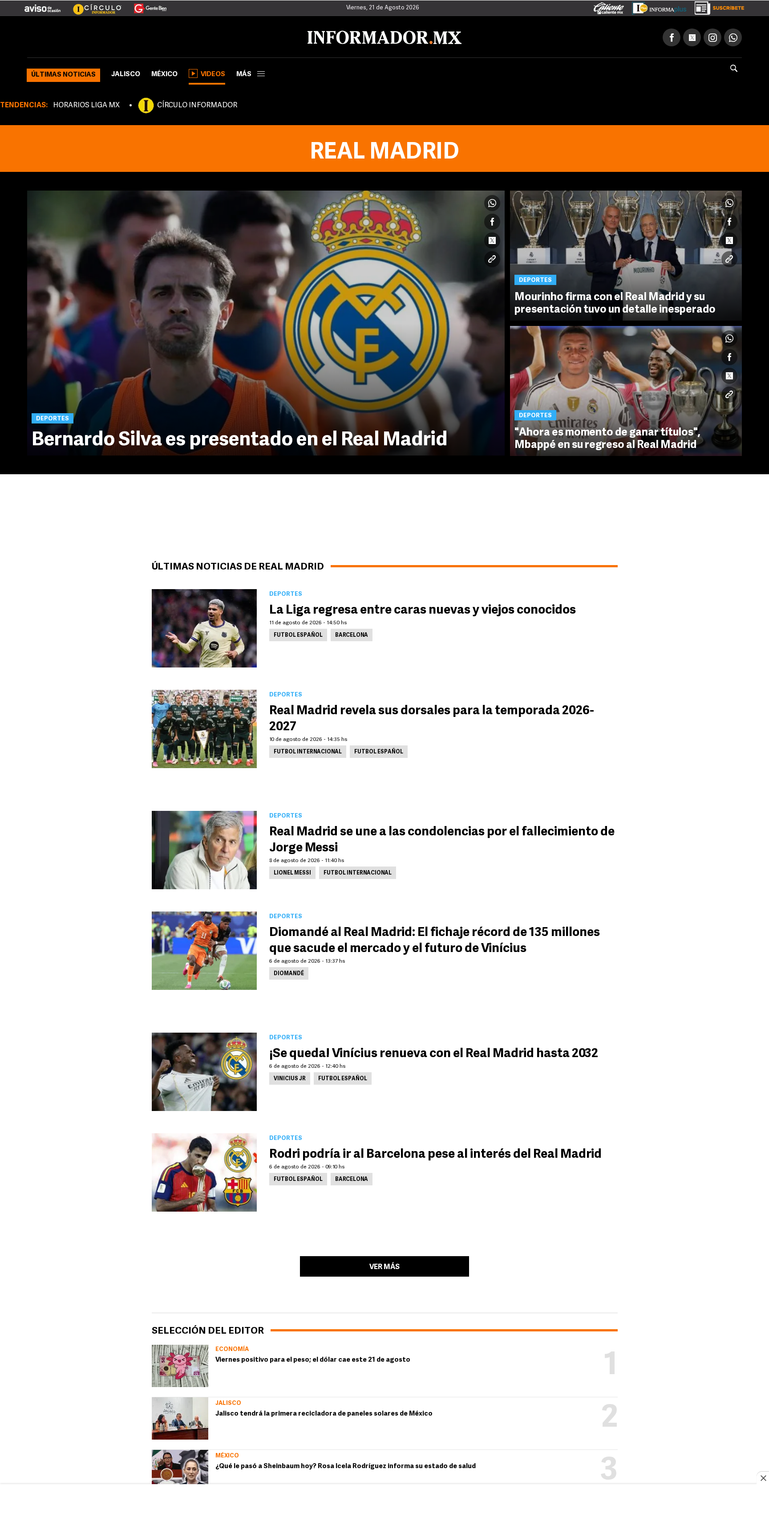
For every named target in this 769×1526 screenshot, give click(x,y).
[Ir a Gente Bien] (145, 4)
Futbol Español (298, 633)
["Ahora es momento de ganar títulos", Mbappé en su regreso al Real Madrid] (626, 389)
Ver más (384, 1265)
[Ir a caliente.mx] (609, 6)
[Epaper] (656, 6)
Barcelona (351, 633)
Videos (213, 72)
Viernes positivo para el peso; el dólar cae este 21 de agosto (312, 1358)
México (164, 72)
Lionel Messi (292, 871)
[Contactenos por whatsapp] (733, 36)
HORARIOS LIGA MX (86, 103)
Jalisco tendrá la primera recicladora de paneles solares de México (324, 1412)
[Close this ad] (763, 1478)
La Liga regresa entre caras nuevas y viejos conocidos (422, 608)
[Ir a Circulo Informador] (91, 4)
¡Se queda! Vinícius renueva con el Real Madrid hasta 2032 (433, 1052)
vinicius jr (290, 1077)
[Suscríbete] (716, 6)
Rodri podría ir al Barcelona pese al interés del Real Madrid (435, 1153)
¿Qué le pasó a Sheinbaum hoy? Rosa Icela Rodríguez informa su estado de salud (345, 1464)
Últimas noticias (63, 73)
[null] (180, 1364)
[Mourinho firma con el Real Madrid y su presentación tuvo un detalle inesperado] (626, 254)
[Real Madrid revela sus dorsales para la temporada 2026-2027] (204, 727)
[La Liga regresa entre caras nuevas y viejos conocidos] (204, 626)
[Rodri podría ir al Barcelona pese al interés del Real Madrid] (204, 1170)
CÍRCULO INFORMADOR (197, 103)
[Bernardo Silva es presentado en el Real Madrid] (266, 321)
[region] (384, 1506)
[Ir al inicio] (132, 36)
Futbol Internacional (308, 750)
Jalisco (125, 72)
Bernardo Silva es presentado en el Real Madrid (240, 438)
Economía (232, 1348)
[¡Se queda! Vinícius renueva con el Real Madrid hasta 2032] (204, 1070)
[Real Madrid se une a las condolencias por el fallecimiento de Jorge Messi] (204, 848)
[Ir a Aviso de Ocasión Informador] (42, 4)
